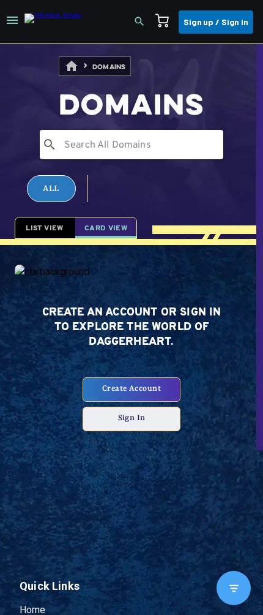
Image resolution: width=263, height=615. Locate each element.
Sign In (132, 478)
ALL (51, 219)
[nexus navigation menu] (12, 22)
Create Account (131, 448)
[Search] (143, 22)
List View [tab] (44, 288)
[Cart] (165, 22)
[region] (131, 329)
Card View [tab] (105, 288)
